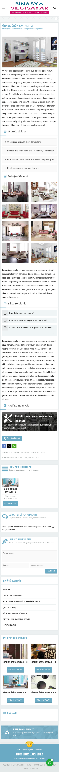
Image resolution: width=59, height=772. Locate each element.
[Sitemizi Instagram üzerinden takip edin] (24, 754)
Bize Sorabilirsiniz (14, 438)
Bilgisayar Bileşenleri (34, 28)
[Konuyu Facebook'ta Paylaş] (4, 446)
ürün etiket (33, 457)
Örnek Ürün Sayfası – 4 (43, 662)
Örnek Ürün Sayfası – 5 (43, 692)
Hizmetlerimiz (17, 28)
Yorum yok (35, 452)
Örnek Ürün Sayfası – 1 (10, 491)
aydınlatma (17, 457)
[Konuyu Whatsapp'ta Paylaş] (14, 446)
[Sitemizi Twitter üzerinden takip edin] (20, 754)
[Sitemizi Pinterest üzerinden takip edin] (34, 754)
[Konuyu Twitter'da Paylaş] (9, 446)
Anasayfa (6, 28)
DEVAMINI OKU (10, 503)
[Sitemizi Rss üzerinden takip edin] (41, 754)
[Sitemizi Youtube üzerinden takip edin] (31, 754)
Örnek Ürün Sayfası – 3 (15, 662)
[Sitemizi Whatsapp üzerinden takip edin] (38, 754)
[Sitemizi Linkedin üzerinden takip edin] (27, 754)
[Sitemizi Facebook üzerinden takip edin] (17, 754)
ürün (25, 457)
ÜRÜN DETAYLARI (15, 669)
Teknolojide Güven (22, 758)
